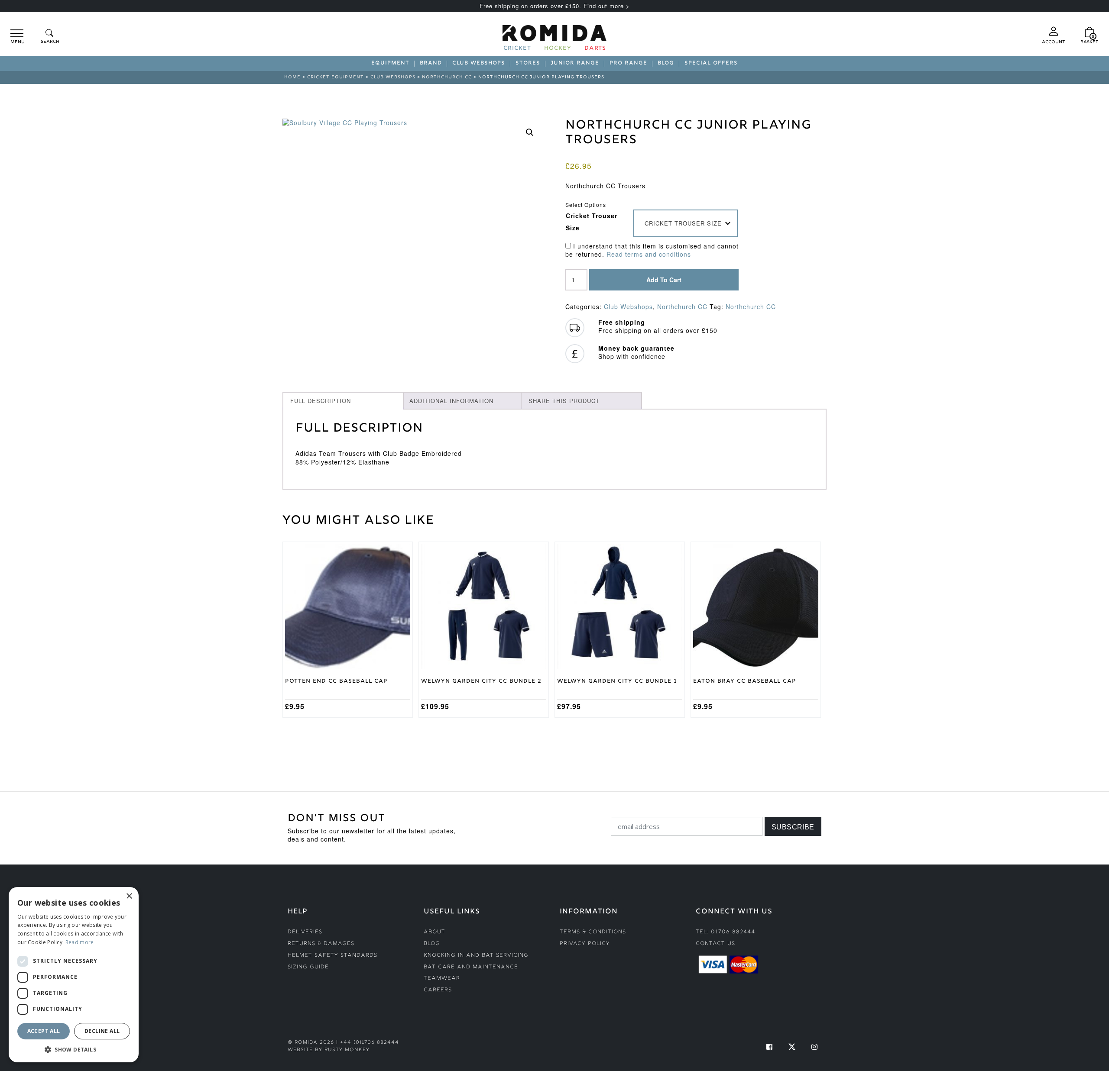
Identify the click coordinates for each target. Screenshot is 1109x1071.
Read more (79, 942)
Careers (438, 990)
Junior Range (575, 64)
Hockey (557, 48)
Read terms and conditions (648, 254)
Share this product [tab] (564, 401)
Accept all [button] (43, 1031)
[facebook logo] (769, 1047)
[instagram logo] (814, 1047)
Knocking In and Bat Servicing (476, 955)
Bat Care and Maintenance (471, 967)
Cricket (517, 48)
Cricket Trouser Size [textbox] (683, 223)
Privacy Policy (585, 944)
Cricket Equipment (335, 77)
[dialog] (74, 974)
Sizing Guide (308, 967)
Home (292, 77)
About (434, 932)
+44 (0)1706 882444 (369, 1042)
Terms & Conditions (593, 932)
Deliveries (305, 932)
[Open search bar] (49, 37)
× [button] (129, 896)
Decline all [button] (102, 1031)
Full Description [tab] (320, 401)
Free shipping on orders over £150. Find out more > (555, 6)
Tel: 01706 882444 (725, 932)
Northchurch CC (447, 77)
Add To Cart (663, 279)
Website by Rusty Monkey (329, 1050)
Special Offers (711, 64)
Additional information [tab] (451, 401)
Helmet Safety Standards (332, 955)
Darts (595, 48)
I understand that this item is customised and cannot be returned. (652, 250)
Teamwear (442, 978)
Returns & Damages (321, 944)
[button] (530, 132)
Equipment (390, 64)
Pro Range (628, 64)
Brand (431, 64)
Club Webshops (478, 64)
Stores (528, 64)
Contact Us (715, 944)
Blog (666, 64)
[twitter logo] (792, 1047)
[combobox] (685, 223)
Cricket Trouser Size (591, 221)
